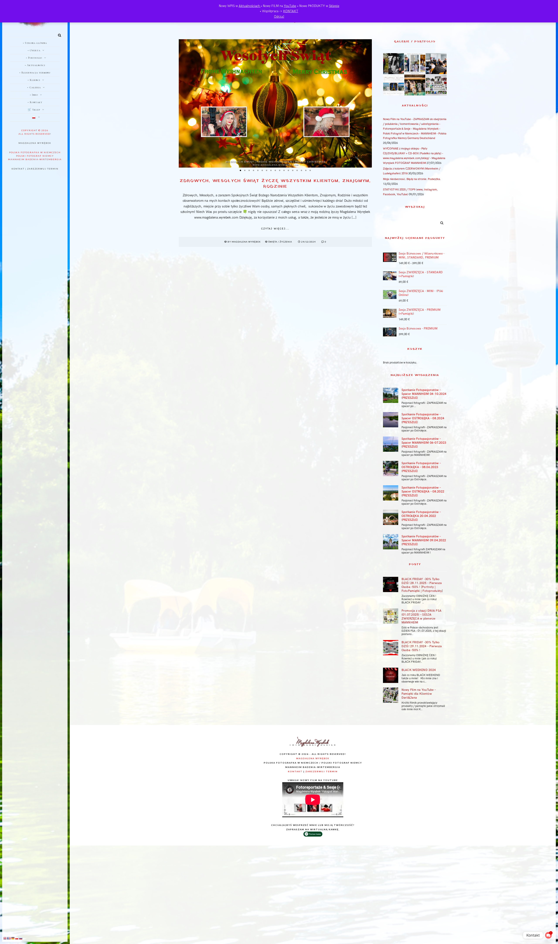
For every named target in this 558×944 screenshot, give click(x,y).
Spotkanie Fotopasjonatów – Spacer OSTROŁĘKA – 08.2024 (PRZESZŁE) (422, 418)
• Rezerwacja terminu (34, 72)
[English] (5, 938)
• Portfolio (34, 57)
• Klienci (34, 80)
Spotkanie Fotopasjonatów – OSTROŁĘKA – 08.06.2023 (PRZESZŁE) (421, 467)
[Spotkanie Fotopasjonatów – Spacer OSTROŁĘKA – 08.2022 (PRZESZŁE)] (390, 493)
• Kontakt (35, 102)
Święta (272, 241)
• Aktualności (35, 65)
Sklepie (334, 6)
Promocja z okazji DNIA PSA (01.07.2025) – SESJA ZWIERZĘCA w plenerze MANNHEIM (421, 616)
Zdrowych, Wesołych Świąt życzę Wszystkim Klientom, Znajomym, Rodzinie (275, 184)
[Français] (9, 938)
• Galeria (34, 87)
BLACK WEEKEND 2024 (418, 670)
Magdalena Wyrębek (35, 143)
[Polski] (35, 118)
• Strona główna (35, 43)
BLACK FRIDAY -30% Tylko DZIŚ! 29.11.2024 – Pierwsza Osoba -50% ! (421, 646)
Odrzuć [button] (279, 17)
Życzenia (286, 241)
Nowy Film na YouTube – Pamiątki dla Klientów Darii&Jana (418, 694)
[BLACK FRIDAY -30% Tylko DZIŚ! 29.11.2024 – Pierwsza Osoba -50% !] (390, 647)
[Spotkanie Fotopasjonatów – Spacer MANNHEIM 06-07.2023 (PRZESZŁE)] (390, 444)
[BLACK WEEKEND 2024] (390, 675)
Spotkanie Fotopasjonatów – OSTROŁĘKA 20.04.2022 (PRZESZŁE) (421, 516)
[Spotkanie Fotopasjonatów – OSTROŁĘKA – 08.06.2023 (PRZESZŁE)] (390, 468)
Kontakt (18, 168)
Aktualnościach (250, 6)
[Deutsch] (13, 938)
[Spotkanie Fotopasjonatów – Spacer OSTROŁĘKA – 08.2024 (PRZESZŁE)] (390, 419)
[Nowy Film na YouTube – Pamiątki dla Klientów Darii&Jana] (390, 695)
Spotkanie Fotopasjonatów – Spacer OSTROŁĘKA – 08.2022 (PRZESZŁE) (422, 491)
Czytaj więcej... (275, 228)
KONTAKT (290, 11)
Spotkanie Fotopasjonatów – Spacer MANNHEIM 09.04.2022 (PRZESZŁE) (423, 540)
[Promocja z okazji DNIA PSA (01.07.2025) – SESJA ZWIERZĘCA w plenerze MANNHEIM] (390, 616)
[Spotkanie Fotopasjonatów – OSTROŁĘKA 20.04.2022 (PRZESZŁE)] (390, 517)
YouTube (290, 6)
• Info (34, 95)
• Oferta (34, 50)
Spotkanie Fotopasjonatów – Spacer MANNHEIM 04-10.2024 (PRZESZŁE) (424, 394)
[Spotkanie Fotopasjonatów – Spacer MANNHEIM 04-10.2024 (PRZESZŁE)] (390, 395)
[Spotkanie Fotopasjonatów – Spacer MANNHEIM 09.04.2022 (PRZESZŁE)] (390, 541)
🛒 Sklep (34, 109)
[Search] (58, 34)
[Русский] (21, 938)
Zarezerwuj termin (42, 168)
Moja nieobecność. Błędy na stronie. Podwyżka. (412, 179)
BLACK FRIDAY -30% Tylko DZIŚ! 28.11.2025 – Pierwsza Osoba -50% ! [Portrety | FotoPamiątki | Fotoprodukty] (422, 585)
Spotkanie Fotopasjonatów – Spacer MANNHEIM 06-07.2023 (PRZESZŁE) (423, 442)
